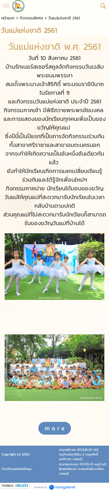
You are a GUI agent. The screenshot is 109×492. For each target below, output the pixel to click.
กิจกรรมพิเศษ (31, 18)
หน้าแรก (8, 18)
